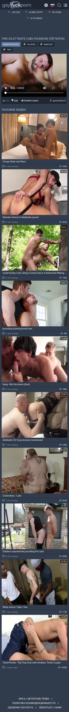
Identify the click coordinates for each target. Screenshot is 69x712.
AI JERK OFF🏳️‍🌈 (36, 12)
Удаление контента (20, 707)
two (8, 49)
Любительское (11, 44)
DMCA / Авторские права (34, 698)
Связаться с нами (50, 707)
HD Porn (56, 12)
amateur (47, 44)
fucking (31, 44)
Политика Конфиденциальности (33, 703)
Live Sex (15, 12)
